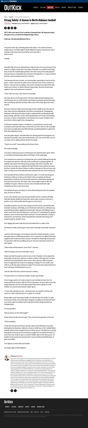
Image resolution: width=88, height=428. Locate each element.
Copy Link (15, 28)
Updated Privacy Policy (23, 412)
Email (12, 28)
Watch (57, 7)
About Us (36, 412)
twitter (15, 390)
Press (41, 412)
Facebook (5, 28)
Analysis (50, 7)
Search (80, 7)
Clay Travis (7, 23)
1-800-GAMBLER (42, 416)
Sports (35, 7)
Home (5, 17)
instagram (11, 390)
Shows (63, 7)
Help (32, 412)
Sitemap (47, 412)
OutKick (13, 7)
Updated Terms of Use (10, 412)
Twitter (8, 28)
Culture (43, 7)
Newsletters (72, 7)
